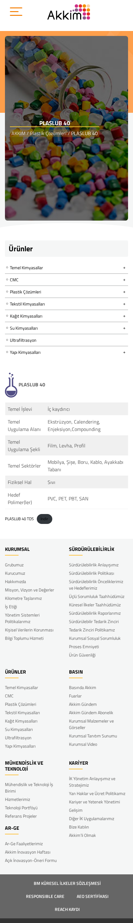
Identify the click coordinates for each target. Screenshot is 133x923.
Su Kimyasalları (19, 729)
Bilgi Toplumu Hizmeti (24, 638)
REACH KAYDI (67, 909)
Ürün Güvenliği (82, 655)
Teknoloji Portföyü (21, 807)
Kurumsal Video (83, 744)
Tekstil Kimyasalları (22, 712)
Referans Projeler (21, 816)
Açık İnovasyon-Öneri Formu (31, 860)
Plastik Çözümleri (20, 704)
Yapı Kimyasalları (20, 746)
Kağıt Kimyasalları (21, 721)
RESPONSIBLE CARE (45, 896)
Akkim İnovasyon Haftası (27, 852)
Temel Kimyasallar (21, 687)
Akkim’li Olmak (82, 835)
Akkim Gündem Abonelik (91, 712)
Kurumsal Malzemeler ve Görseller (91, 724)
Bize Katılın (79, 827)
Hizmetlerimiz (17, 799)
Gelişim (76, 810)
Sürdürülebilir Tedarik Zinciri (94, 621)
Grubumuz (14, 564)
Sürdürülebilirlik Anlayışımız (93, 564)
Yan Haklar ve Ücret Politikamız (97, 793)
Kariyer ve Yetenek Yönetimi (94, 801)
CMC (9, 695)
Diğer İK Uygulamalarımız (91, 818)
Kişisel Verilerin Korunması (29, 629)
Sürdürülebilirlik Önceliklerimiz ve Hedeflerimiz (96, 584)
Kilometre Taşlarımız (23, 598)
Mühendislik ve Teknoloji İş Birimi (29, 787)
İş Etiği (11, 606)
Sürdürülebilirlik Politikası (91, 573)
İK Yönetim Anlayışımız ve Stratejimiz (92, 781)
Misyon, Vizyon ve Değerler (29, 590)
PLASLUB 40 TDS (19, 519)
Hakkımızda (15, 581)
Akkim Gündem (83, 704)
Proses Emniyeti (84, 646)
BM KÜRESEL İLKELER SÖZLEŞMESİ (67, 883)
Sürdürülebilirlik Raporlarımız (95, 613)
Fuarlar (75, 695)
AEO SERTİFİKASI (93, 896)
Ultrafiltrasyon (23, 340)
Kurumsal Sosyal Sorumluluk (95, 638)
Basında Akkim (82, 687)
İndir (44, 519)
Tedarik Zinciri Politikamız (92, 629)
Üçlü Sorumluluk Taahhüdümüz (96, 596)
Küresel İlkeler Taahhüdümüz (95, 604)
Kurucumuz (15, 573)
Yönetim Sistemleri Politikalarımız (22, 618)
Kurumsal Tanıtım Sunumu (93, 735)
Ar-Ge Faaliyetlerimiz (24, 843)
